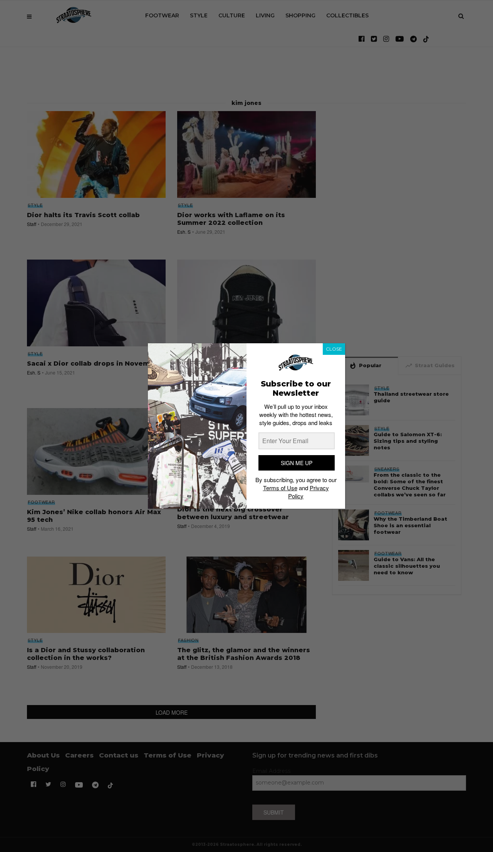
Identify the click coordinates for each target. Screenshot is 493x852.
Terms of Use (280, 488)
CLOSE (334, 349)
